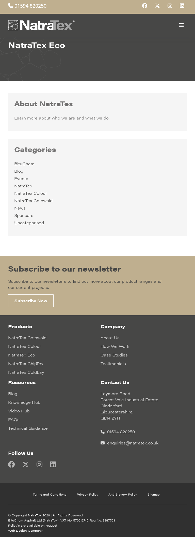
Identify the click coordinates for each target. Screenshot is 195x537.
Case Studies (114, 355)
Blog (18, 171)
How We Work (115, 346)
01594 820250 (29, 5)
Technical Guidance (28, 428)
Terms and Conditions (50, 494)
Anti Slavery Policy (122, 494)
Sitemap (153, 494)
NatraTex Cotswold (33, 200)
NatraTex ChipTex (25, 363)
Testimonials (113, 363)
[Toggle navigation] (181, 25)
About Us (110, 337)
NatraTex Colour (30, 193)
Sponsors (23, 215)
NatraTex (23, 186)
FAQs (14, 419)
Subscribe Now (30, 301)
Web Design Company (25, 530)
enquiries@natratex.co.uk (132, 443)
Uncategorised (29, 223)
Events (21, 178)
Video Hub (18, 411)
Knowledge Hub (24, 402)
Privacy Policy (87, 494)
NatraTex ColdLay (26, 372)
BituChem (24, 164)
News (20, 208)
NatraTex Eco (21, 355)
